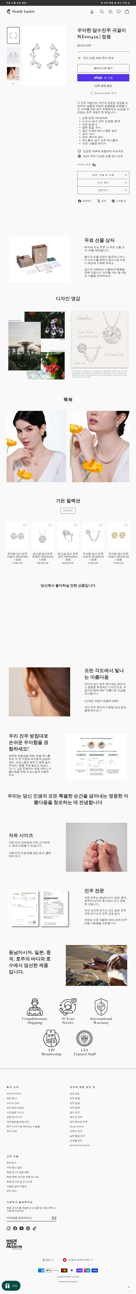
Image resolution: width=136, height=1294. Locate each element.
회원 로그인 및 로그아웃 (19, 1181)
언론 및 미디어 (14, 1117)
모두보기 (68, 510)
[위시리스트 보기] (118, 12)
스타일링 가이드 (15, 1112)
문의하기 (11, 1162)
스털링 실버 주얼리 (17, 1186)
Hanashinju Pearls (80, 1145)
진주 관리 (12, 1191)
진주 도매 (12, 1131)
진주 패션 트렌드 (16, 1107)
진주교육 (74, 1093)
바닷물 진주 (76, 1140)
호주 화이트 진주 (79, 1121)
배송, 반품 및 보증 (103, 175)
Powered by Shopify (68, 1281)
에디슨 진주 (76, 1117)
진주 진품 (75, 1098)
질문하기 (103, 190)
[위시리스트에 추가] (24, 525)
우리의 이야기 (14, 1093)
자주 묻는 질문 (14, 1167)
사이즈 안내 (13, 1103)
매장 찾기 (12, 1098)
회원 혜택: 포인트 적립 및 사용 (23, 1177)
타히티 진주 (76, 1131)
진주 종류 (75, 1107)
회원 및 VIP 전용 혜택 (18, 1172)
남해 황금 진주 (77, 1136)
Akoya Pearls (77, 1126)
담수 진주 (75, 1112)
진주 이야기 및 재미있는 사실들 (23, 1126)
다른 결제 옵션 (103, 85)
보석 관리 (103, 182)
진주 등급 (75, 1103)
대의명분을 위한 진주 (18, 1121)
